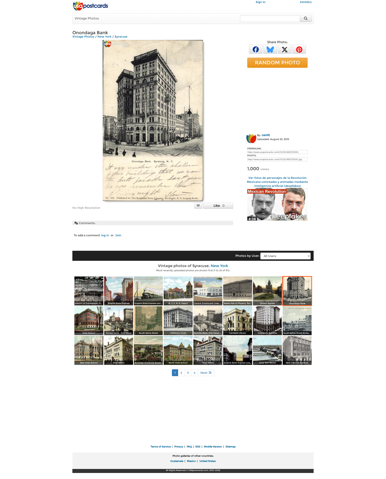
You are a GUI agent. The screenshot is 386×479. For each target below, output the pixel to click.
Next (204, 373)
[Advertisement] (277, 100)
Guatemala (176, 461)
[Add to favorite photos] (198, 205)
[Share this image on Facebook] (256, 49)
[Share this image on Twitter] (285, 49)
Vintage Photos (87, 18)
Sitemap (231, 446)
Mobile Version (213, 446)
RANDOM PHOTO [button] (277, 62)
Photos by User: (247, 256)
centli (266, 135)
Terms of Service (161, 446)
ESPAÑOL (306, 2)
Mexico (191, 461)
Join (118, 235)
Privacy (178, 446)
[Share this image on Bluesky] (270, 49)
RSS (197, 446)
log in (105, 235)
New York (104, 36)
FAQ (189, 446)
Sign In (260, 2)
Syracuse (121, 36)
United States (207, 461)
